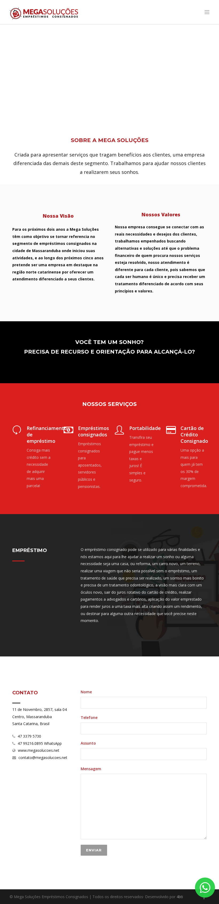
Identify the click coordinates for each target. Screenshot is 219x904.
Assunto (88, 743)
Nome (86, 691)
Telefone (89, 717)
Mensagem (91, 768)
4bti (180, 896)
